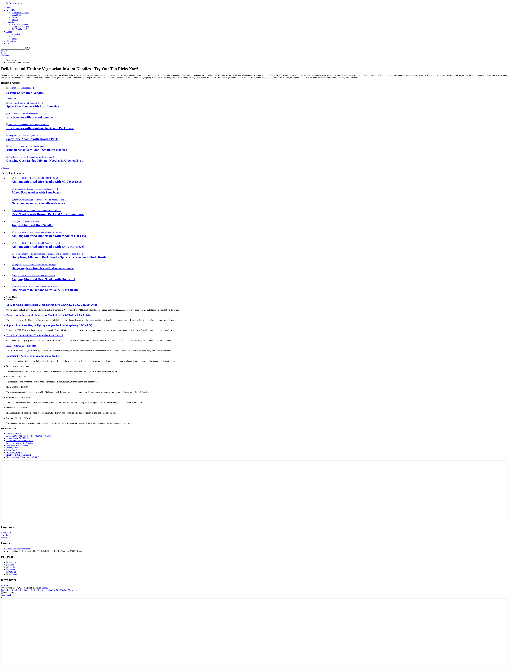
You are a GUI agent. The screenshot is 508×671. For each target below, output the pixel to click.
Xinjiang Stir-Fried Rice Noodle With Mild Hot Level (28, 436)
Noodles (36, 590)
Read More (11, 98)
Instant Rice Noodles (10, 590)
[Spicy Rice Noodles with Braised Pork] (24, 135)
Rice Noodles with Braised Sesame (29, 117)
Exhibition (16, 34)
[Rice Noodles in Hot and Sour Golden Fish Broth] (34, 286)
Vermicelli (72, 590)
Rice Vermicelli (26, 590)
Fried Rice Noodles (20, 24)
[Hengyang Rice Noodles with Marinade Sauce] (34, 265)
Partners (15, 20)
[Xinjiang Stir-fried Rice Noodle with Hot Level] (33, 275)
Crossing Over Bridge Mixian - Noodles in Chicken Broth (45, 160)
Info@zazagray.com (18, 549)
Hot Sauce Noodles (14, 452)
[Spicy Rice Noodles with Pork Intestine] (24, 103)
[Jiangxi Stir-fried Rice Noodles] (26, 221)
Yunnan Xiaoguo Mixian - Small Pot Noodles (36, 149)
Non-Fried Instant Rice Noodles (19, 443)
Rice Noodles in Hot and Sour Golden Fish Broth (45, 290)
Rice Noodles (61, 590)
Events (9, 31)
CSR (14, 36)
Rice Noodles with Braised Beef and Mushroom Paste (48, 214)
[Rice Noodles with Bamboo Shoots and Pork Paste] (27, 124)
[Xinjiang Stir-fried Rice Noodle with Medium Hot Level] (37, 232)
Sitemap (45, 588)
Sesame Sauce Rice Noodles (25, 92)
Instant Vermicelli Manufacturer (19, 440)
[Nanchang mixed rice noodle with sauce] (39, 200)
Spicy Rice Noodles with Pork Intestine (32, 106)
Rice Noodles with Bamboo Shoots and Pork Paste (40, 128)
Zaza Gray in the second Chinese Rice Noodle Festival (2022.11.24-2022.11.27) (48, 314)
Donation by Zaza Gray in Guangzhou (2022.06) (33, 355)
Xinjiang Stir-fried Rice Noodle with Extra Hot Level (48, 246)
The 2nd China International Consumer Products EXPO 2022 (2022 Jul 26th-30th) (51, 304)
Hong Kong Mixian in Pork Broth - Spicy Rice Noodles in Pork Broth (59, 257)
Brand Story (17, 15)
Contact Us (11, 41)
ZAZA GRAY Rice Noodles (21, 345)
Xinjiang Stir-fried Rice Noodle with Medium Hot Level (49, 235)
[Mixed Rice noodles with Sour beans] (35, 189)
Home (9, 8)
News (14, 39)
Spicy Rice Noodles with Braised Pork (32, 139)
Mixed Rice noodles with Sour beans (36, 192)
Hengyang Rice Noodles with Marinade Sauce (43, 268)
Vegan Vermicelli (13, 433)
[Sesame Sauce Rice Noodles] (20, 88)
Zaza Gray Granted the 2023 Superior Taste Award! (34, 335)
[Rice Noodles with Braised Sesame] (26, 114)
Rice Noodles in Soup (21, 29)
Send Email (6, 595)
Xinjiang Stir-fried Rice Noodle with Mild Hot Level (47, 181)
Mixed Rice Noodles (20, 27)
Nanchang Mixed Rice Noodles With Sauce (24, 457)
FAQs (8, 43)
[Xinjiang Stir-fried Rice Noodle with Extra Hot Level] (36, 243)
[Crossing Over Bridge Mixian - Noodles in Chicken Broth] (30, 157)
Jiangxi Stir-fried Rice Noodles (32, 225)
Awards (15, 17)
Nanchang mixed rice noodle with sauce (38, 203)
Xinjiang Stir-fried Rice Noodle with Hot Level (43, 279)
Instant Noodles (48, 590)
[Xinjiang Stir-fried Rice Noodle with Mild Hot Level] (36, 178)
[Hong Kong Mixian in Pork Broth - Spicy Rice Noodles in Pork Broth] (47, 254)
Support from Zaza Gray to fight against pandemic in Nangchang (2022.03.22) (49, 325)
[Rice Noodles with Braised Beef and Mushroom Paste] (36, 210)
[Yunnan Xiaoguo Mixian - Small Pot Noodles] (26, 146)
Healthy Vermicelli (14, 448)
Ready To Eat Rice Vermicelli (18, 455)
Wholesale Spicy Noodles (17, 445)
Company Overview (20, 12)
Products (10, 22)
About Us (10, 10)
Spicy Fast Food (13, 450)
